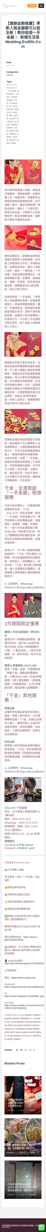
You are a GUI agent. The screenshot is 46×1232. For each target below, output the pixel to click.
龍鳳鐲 (13, 143)
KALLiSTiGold (11, 85)
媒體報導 (9, 75)
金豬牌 (11, 131)
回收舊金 (14, 97)
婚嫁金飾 (9, 100)
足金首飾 (12, 118)
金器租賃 (9, 128)
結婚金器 (9, 109)
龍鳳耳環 (12, 140)
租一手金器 (13, 106)
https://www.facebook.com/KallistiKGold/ (24, 987)
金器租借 (14, 125)
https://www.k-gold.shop (23, 977)
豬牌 (10, 115)
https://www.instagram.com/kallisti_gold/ (24, 996)
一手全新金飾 (11, 91)
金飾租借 (12, 134)
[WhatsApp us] (41, 1227)
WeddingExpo (11, 88)
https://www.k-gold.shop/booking (21, 938)
